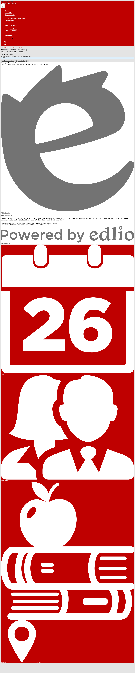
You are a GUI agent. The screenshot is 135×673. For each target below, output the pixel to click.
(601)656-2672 (35, 64)
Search (5, 42)
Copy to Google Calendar (8, 56)
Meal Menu (13, 29)
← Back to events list (8, 61)
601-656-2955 (53, 223)
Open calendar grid (21, 61)
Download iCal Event (24, 56)
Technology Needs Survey (17, 18)
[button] (9, 15)
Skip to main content (7, 1)
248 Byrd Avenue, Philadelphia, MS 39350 (13, 64)
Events (3, 57)
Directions (39, 662)
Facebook (5, 43)
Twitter (5, 45)
